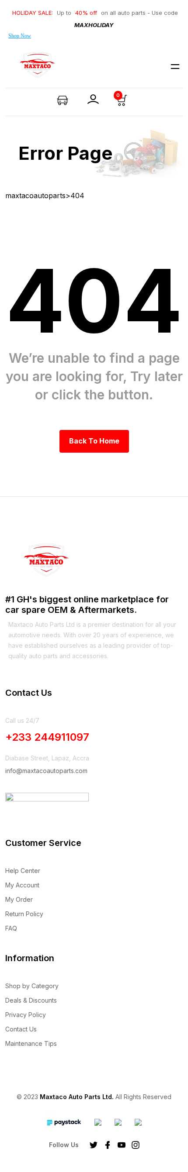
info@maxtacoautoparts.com (46, 770)
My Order (19, 899)
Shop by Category (32, 986)
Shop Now (19, 36)
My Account (22, 885)
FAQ (11, 928)
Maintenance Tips (31, 1043)
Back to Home (94, 440)
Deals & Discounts (31, 1000)
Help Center (22, 870)
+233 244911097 (47, 737)
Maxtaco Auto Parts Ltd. (77, 1096)
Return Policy (24, 914)
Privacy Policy (25, 1014)
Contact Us (21, 1029)
